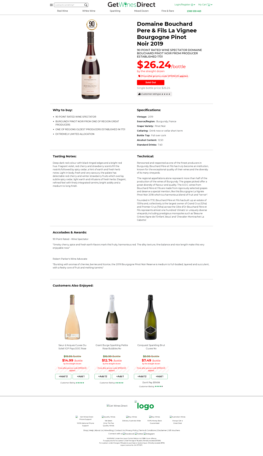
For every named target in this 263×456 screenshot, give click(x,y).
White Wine (88, 11)
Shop (85, 430)
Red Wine (62, 11)
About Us (99, 430)
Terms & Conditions (147, 430)
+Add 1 (81, 376)
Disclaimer (162, 430)
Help (91, 430)
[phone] (144, 406)
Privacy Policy (132, 430)
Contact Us (120, 430)
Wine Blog (108, 430)
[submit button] (85, 5)
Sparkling (115, 11)
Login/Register (183, 4)
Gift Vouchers (174, 430)
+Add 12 (63, 376)
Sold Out (150, 82)
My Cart (202, 4)
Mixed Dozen (141, 11)
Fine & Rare (167, 11)
